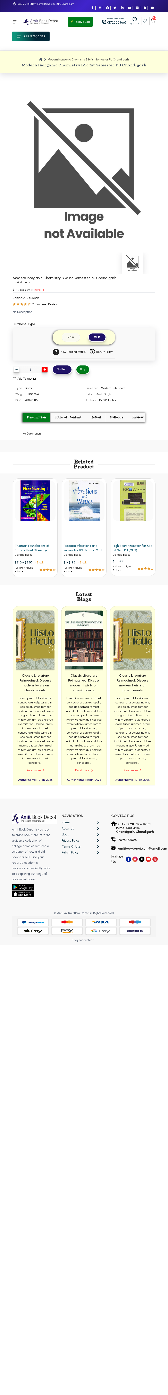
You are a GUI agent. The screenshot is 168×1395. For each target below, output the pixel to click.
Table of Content (68, 417)
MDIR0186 (31, 400)
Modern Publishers (113, 388)
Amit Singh (103, 394)
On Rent (62, 369)
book (28, 388)
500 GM (33, 394)
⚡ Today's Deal (80, 22)
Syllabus (117, 417)
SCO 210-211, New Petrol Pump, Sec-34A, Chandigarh (45, 3)
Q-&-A (96, 417)
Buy (82, 369)
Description (36, 417)
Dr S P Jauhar (108, 400)
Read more (34, 770)
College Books (23, 554)
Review (138, 417)
